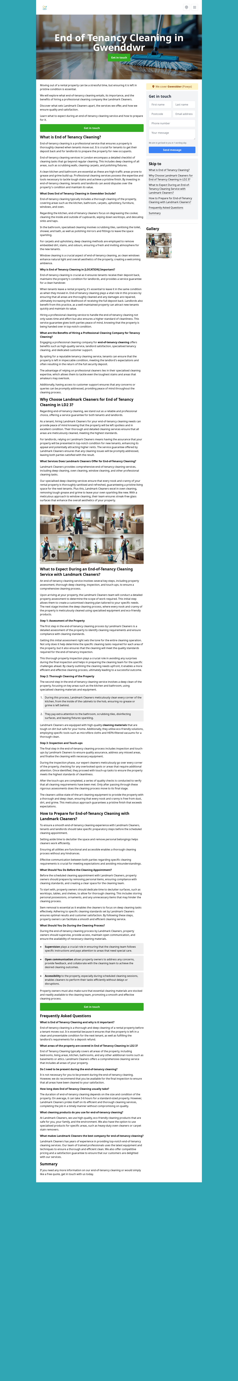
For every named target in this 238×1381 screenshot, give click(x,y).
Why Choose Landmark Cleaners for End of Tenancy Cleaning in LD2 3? (171, 177)
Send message (172, 150)
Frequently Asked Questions (166, 207)
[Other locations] (186, 7)
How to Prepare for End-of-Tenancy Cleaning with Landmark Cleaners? (170, 200)
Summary (155, 213)
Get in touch (119, 57)
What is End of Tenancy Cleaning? (169, 170)
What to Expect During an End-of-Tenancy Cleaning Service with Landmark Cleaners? (169, 188)
